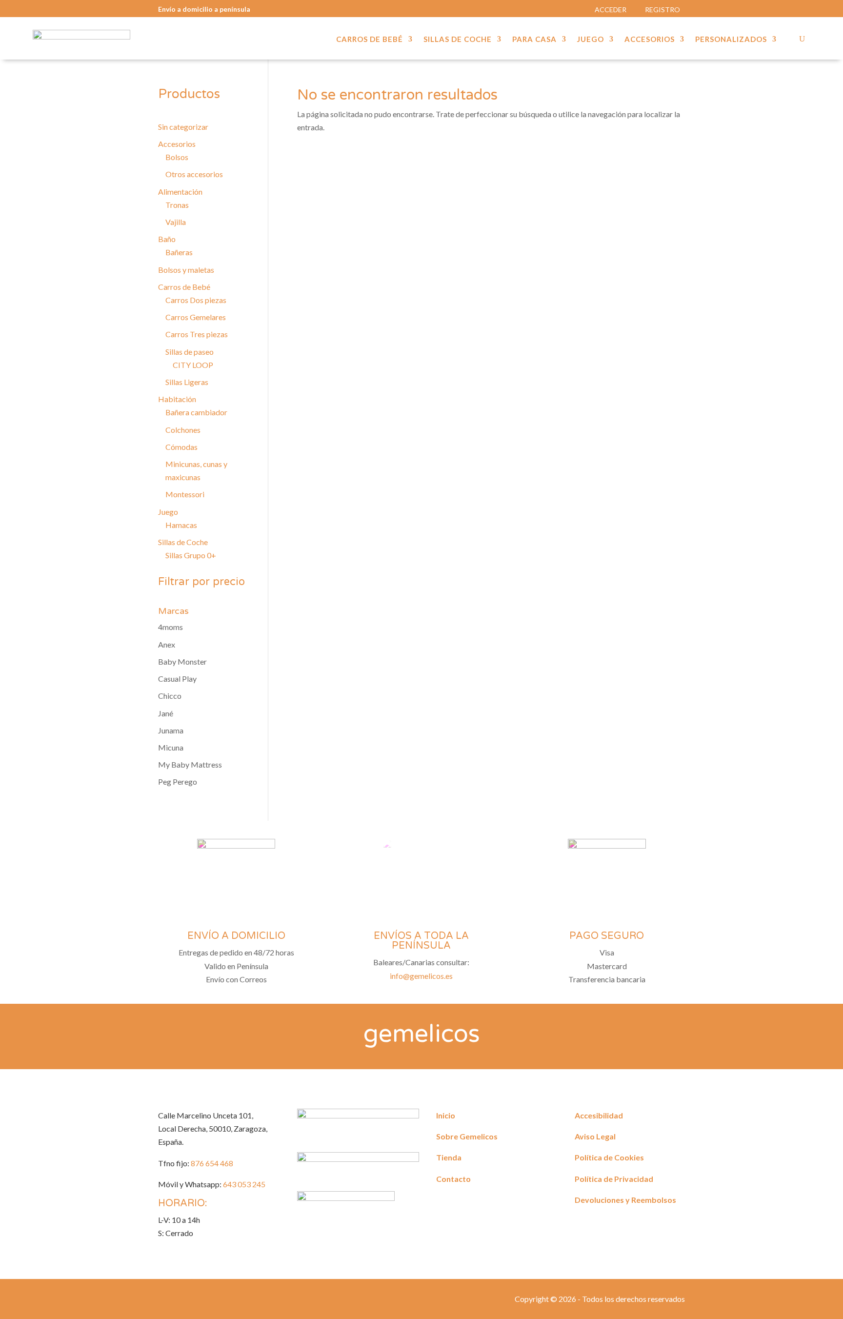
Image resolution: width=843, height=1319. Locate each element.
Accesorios (649, 39)
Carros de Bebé (369, 39)
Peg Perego (177, 781)
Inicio (445, 1115)
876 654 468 (212, 1163)
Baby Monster (182, 661)
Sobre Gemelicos (467, 1136)
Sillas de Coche (457, 39)
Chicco (169, 695)
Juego (590, 39)
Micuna (170, 747)
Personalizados (731, 39)
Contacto (453, 1178)
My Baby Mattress (190, 764)
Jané (165, 713)
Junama (170, 730)
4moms (170, 626)
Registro (662, 9)
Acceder (610, 9)
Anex (166, 644)
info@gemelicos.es (421, 975)
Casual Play (177, 678)
